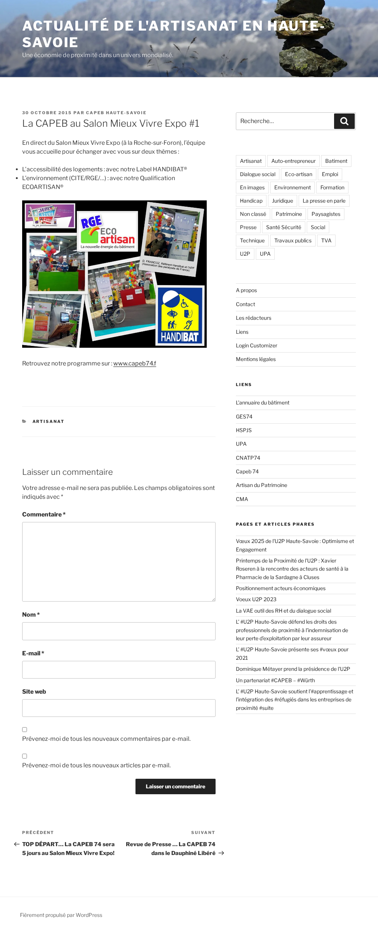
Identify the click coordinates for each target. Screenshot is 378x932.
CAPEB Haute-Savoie (116, 112)
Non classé (253, 214)
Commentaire (44, 514)
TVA (326, 240)
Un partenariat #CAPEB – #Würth (275, 680)
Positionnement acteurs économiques (281, 588)
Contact (245, 304)
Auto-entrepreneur (293, 161)
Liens (242, 332)
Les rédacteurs (253, 318)
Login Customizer (256, 345)
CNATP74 (248, 458)
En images (252, 187)
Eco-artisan (298, 174)
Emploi (330, 174)
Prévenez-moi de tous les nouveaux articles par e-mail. (96, 765)
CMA (242, 499)
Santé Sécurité (283, 227)
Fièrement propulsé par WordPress (61, 915)
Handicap (251, 200)
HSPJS (244, 430)
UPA (265, 253)
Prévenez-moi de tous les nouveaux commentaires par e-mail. (106, 738)
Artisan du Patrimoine (261, 485)
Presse (248, 227)
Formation (332, 187)
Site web (34, 691)
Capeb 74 (247, 471)
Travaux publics (293, 240)
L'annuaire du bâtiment (262, 402)
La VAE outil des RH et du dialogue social (284, 610)
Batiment (336, 161)
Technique (252, 240)
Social (318, 227)
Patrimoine (289, 214)
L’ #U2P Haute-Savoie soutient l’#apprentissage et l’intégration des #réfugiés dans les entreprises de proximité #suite (294, 699)
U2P (245, 253)
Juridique (282, 200)
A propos (246, 290)
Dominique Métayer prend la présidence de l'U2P (293, 669)
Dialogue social (257, 174)
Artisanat (48, 421)
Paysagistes (326, 214)
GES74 (244, 416)
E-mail (33, 653)
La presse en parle (324, 200)
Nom (31, 614)
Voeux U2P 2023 (256, 599)
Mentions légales (256, 359)
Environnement (292, 187)
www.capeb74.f (134, 363)
